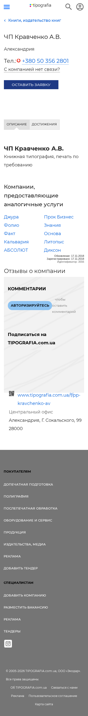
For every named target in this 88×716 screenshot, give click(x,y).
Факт (9, 233)
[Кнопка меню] (7, 7)
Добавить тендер (21, 568)
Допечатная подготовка (28, 484)
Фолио (11, 225)
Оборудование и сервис (28, 520)
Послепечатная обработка (30, 508)
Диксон (52, 250)
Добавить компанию (25, 595)
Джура (11, 217)
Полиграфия (16, 496)
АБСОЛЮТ (16, 250)
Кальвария (16, 242)
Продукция (15, 532)
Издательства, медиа (25, 544)
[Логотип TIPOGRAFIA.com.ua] (40, 5)
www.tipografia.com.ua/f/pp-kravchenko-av (49, 399)
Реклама (12, 556)
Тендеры (12, 631)
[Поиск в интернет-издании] (68, 6)
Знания (52, 225)
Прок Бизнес (59, 217)
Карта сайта (44, 704)
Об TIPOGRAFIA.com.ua (29, 687)
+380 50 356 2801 (45, 60)
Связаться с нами (64, 687)
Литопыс (54, 242)
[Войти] (80, 6)
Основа (52, 233)
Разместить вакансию (26, 607)
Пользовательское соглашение (53, 696)
